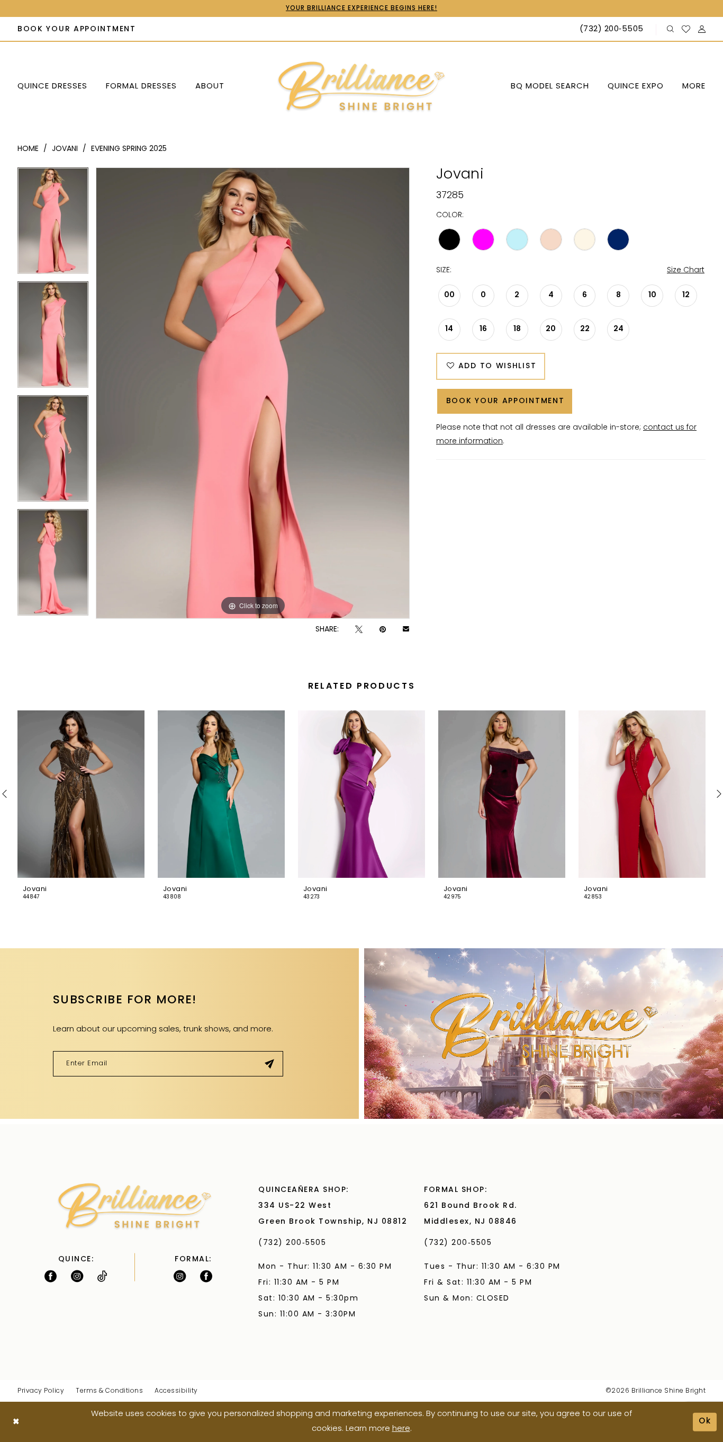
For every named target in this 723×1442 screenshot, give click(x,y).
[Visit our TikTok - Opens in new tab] (102, 1276)
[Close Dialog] (16, 1422)
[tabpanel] (52, 224)
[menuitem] (77, 29)
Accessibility (176, 1391)
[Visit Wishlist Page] (686, 29)
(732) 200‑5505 (295, 1243)
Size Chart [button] (685, 270)
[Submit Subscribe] (269, 1064)
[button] (702, 29)
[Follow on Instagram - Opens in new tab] (77, 1276)
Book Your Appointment (505, 401)
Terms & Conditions (109, 1391)
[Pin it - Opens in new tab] (382, 629)
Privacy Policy (40, 1391)
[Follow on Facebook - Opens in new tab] (50, 1276)
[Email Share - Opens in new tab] (406, 630)
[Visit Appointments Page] (543, 1033)
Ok (705, 1422)
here (401, 1429)
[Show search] (670, 29)
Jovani (65, 149)
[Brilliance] (362, 87)
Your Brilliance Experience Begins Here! (361, 8)
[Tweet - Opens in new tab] (359, 629)
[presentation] (80, 794)
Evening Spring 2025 (129, 149)
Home (28, 149)
